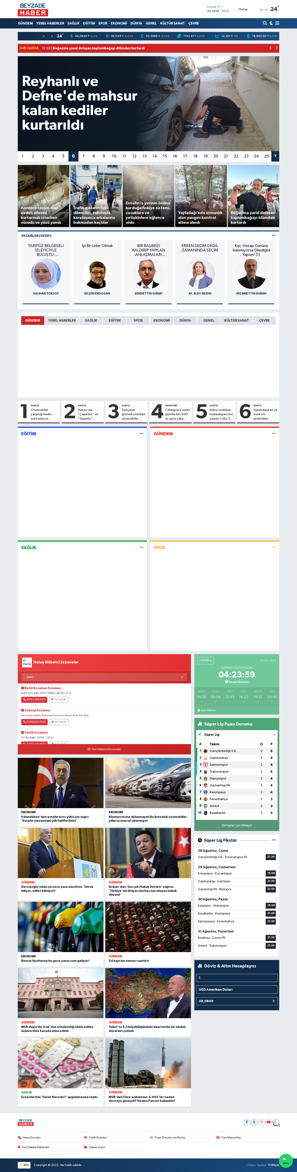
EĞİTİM (89, 23)
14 (155, 156)
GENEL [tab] (208, 320)
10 (114, 156)
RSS (26, 1165)
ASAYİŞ (35, 405)
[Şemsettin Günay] (148, 274)
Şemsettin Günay (149, 293)
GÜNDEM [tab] (32, 320)
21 (226, 156)
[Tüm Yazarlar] (274, 236)
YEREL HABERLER (50, 23)
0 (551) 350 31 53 (36, 699)
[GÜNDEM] (274, 434)
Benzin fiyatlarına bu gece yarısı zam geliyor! (55, 960)
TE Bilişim (273, 1165)
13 (145, 156)
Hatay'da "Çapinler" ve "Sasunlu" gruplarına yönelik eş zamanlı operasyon (88, 414)
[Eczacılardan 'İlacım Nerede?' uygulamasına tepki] (60, 1063)
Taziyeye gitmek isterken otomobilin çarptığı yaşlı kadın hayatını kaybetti (133, 414)
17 (185, 156)
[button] (271, 48)
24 (256, 156)
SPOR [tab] (138, 320)
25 (266, 156)
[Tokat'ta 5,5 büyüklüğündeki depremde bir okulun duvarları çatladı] (148, 993)
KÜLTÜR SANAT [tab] (236, 320)
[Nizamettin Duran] (251, 274)
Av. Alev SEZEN (200, 293)
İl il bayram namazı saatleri (129, 960)
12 (134, 156)
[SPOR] (274, 547)
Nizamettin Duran (251, 293)
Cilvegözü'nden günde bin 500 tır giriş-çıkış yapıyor (177, 414)
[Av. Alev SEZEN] (200, 274)
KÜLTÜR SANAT (172, 23)
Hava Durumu (32, 1137)
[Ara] (265, 23)
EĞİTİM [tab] (115, 320)
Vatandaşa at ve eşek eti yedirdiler (265, 414)
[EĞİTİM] (141, 434)
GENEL (151, 23)
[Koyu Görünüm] (271, 23)
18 (195, 156)
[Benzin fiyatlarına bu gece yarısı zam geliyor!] (60, 927)
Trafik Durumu (98, 1137)
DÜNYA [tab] (185, 320)
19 (205, 156)
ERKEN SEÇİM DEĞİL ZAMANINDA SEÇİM (199, 248)
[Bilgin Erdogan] (97, 274)
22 (236, 156)
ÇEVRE (193, 23)
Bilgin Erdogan (97, 293)
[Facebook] (246, 1122)
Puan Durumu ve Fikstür (170, 1137)
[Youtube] (268, 1122)
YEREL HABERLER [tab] (62, 320)
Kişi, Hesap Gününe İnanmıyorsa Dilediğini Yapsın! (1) (251, 250)
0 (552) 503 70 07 (36, 722)
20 (215, 156)
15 (165, 156)
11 (124, 156)
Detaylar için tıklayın (237, 825)
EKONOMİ (119, 23)
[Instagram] (261, 1122)
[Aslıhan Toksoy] (46, 274)
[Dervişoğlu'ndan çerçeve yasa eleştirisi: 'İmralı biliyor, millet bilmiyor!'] (60, 853)
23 (246, 156)
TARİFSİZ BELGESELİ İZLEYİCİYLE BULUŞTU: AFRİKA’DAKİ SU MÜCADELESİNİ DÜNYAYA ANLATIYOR (46, 250)
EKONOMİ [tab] (162, 320)
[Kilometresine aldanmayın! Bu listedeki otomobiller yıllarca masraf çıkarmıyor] (148, 783)
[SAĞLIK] (141, 547)
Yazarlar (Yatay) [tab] (36, 236)
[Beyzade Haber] (33, 9)
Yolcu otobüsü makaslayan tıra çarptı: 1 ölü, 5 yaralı (221, 414)
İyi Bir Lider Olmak (97, 246)
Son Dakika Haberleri (35, 1147)
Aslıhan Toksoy (46, 293)
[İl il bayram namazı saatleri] (148, 927)
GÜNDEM (25, 23)
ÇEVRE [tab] (264, 320)
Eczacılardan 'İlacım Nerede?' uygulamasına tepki (59, 1097)
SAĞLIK (73, 23)
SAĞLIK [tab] (91, 320)
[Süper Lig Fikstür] (274, 840)
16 (175, 156)
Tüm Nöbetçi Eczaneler (106, 749)
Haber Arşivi (97, 1147)
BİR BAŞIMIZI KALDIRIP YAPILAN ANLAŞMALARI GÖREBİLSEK (148, 250)
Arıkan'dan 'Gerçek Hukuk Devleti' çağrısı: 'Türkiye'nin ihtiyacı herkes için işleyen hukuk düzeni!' (143, 890)
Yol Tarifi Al (60, 699)
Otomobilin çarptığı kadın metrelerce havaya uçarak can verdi (44, 414)
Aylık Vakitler (208, 710)
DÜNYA (136, 23)
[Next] (276, 1122)
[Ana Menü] (276, 23)
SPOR (102, 23)
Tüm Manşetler (231, 1137)
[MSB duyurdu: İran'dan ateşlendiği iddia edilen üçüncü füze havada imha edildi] (60, 993)
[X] (254, 1122)
